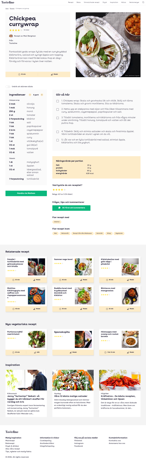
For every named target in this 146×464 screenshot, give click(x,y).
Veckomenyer (134, 2)
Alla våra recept (12, 449)
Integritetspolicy (47, 446)
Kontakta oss (115, 441)
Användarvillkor (47, 443)
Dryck (105, 2)
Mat (55, 233)
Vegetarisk (119, 233)
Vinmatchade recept (91, 2)
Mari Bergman (29, 36)
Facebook (78, 446)
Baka (79, 2)
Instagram (78, 443)
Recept (70, 2)
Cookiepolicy (45, 441)
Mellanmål (65, 233)
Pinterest (78, 441)
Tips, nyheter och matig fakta (18, 452)
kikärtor (57, 222)
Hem (7, 8)
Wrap (109, 233)
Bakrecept (9, 443)
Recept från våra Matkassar (82, 233)
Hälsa (123, 2)
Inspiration (114, 2)
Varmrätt (99, 233)
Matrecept (10, 441)
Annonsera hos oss (117, 443)
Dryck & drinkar (12, 446)
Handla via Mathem (26, 193)
